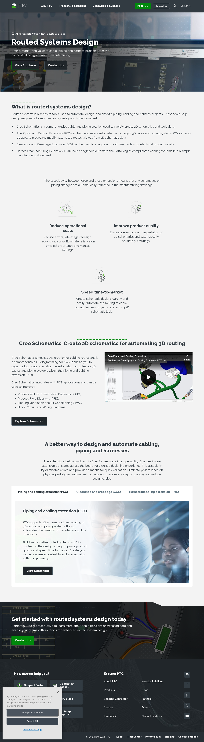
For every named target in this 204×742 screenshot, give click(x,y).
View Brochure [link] (25, 65)
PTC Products (24, 34)
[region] (32, 713)
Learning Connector (115, 698)
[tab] (43, 493)
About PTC (110, 681)
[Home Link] (13, 34)
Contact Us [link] (56, 65)
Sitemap (170, 736)
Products (109, 690)
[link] (29, 421)
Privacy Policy (153, 736)
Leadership (110, 716)
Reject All (32, 721)
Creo (35, 34)
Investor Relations (152, 681)
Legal (119, 736)
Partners (147, 698)
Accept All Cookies (32, 712)
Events (146, 707)
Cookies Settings (188, 736)
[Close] (58, 691)
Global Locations (152, 716)
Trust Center (134, 736)
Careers (108, 707)
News (145, 690)
